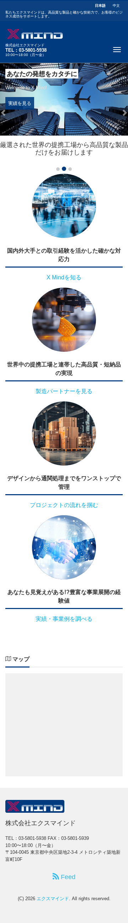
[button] (3, 112)
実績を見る (19, 103)
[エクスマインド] (34, 33)
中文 (116, 5)
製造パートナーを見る (64, 391)
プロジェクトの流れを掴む (64, 505)
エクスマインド (53, 898)
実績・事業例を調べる (64, 619)
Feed (67, 877)
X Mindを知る (64, 277)
